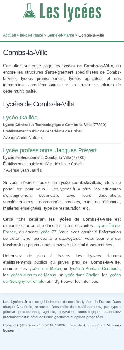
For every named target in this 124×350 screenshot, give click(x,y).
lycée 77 (48, 232)
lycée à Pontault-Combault (95, 268)
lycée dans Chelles (82, 275)
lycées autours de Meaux (33, 275)
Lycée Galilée (20, 117)
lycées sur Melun (45, 268)
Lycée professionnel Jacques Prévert (50, 150)
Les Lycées (62, 12)
